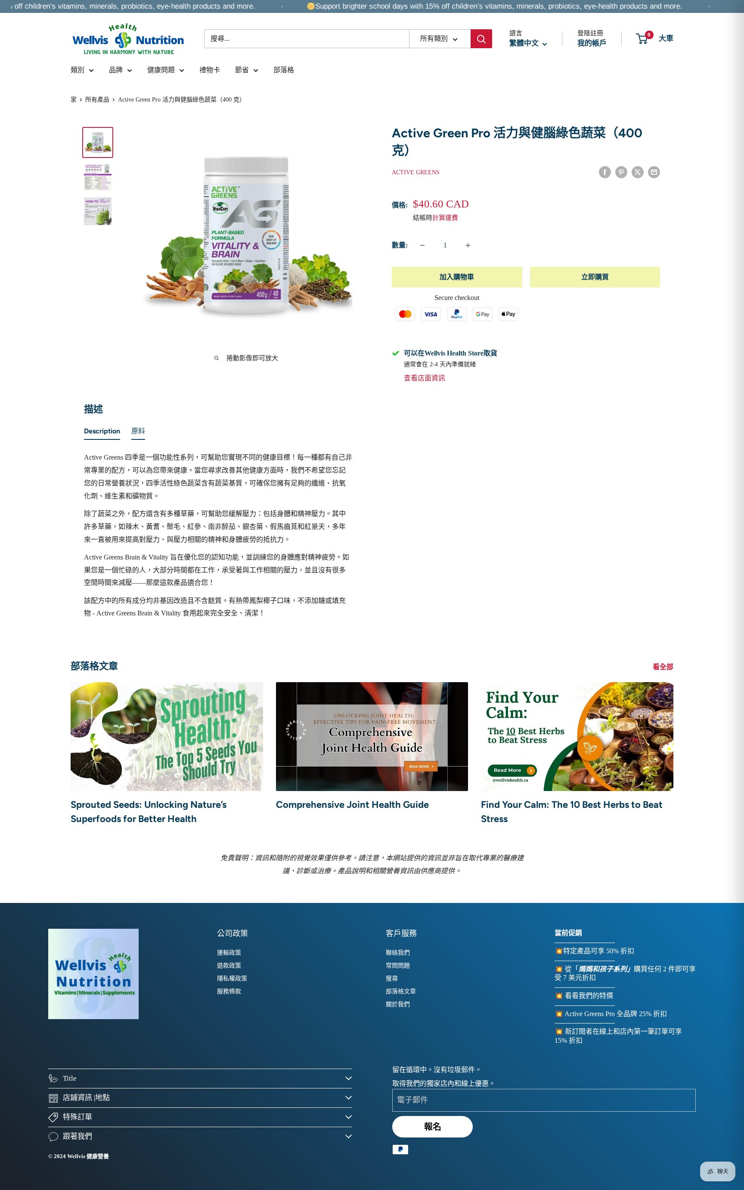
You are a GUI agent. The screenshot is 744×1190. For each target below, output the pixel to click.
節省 (242, 70)
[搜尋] (481, 38)
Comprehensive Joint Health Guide (352, 804)
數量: (400, 245)
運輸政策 (229, 952)
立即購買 (595, 277)
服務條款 (229, 991)
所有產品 (97, 99)
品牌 (116, 70)
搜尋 (392, 978)
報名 (432, 1126)
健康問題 (161, 70)
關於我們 (398, 1004)
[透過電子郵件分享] (654, 171)
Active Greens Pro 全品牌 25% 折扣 (615, 1013)
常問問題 (398, 965)
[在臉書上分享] (605, 171)
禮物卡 (209, 70)
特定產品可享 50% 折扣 (598, 951)
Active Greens (416, 172)
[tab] (102, 433)
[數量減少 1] (422, 245)
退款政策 (229, 965)
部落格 (283, 70)
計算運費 (445, 217)
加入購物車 (457, 277)
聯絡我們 (398, 952)
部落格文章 (401, 991)
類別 (77, 70)
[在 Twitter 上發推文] (638, 171)
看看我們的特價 (589, 995)
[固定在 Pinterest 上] (621, 171)
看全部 (664, 667)
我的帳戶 (592, 43)
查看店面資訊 (424, 378)
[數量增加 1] (468, 245)
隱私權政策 (232, 978)
